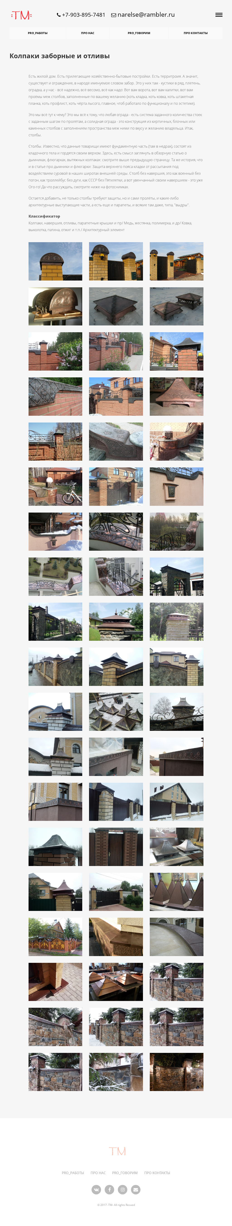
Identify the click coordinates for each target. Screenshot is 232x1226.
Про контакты (196, 33)
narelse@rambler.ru (145, 14)
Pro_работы (38, 33)
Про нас (87, 33)
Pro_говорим (139, 33)
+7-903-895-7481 (83, 14)
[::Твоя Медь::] (116, 1151)
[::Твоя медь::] (17, 15)
